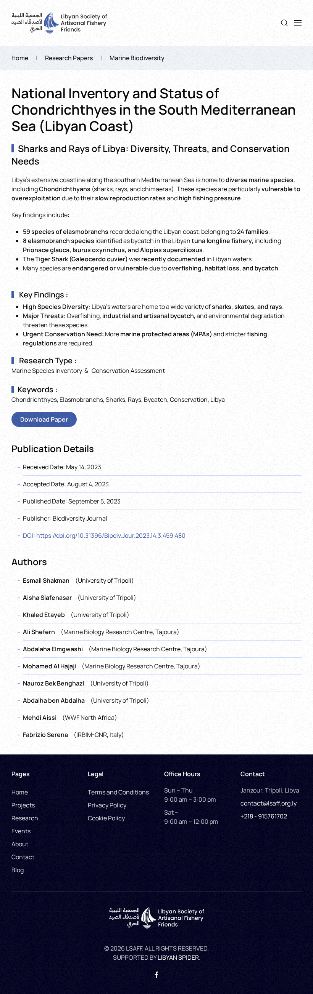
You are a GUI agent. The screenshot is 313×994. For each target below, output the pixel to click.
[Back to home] (59, 23)
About (19, 844)
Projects (23, 805)
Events (21, 831)
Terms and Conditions (118, 792)
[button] (284, 23)
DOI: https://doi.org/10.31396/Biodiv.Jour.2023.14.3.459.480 (104, 535)
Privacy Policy (107, 805)
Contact (22, 857)
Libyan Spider (178, 957)
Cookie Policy (106, 818)
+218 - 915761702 (263, 816)
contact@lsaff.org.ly (268, 803)
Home (19, 792)
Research (24, 818)
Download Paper (44, 419)
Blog (17, 870)
